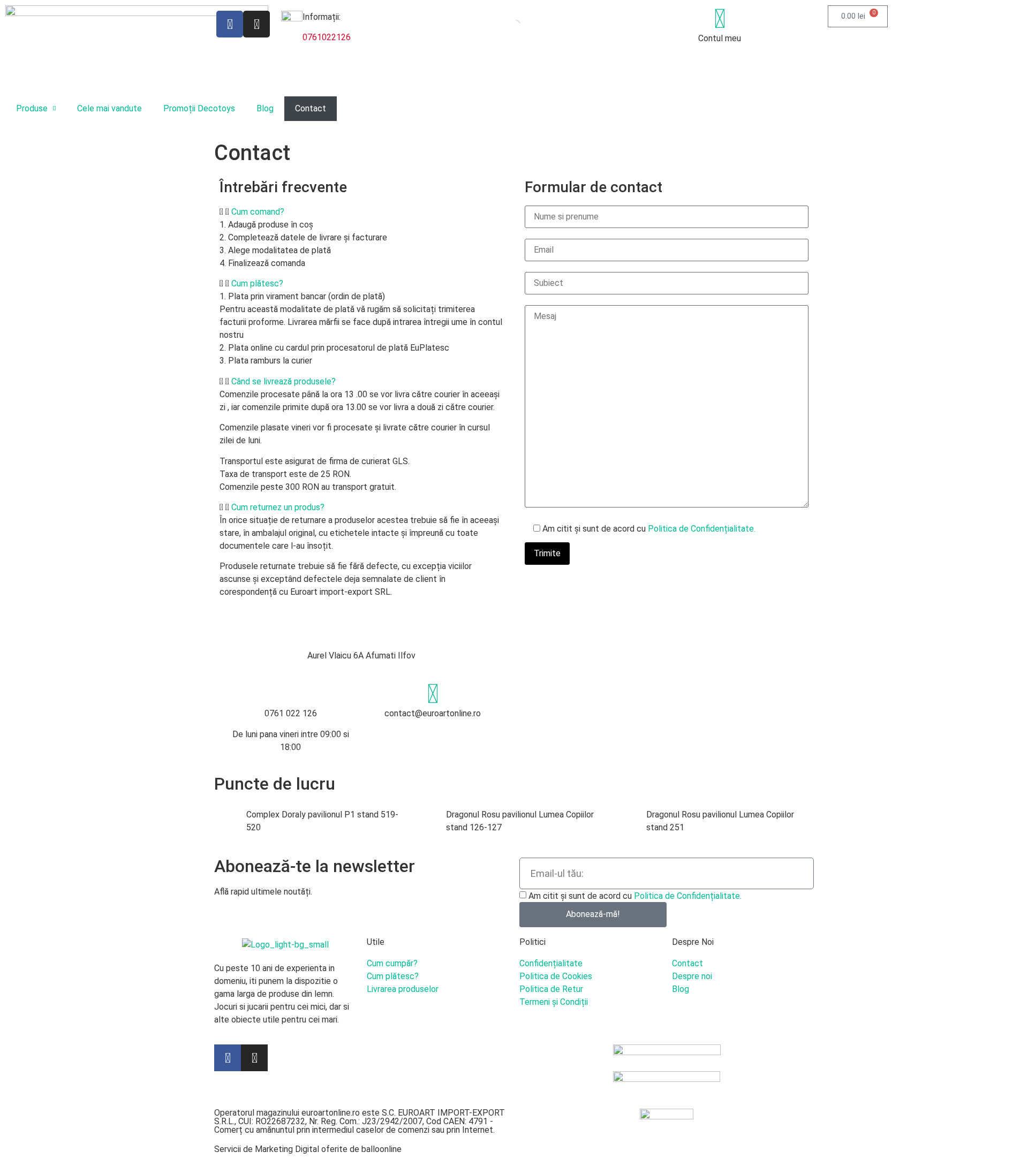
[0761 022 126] (290, 693)
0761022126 (327, 37)
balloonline (381, 1149)
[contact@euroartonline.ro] (432, 693)
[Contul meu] (719, 18)
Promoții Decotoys (199, 108)
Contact (310, 108)
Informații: (322, 17)
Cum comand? (257, 212)
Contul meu (719, 38)
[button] (361, 212)
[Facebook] (229, 24)
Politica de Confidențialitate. (701, 529)
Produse (32, 108)
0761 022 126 (290, 713)
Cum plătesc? (257, 283)
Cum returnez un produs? (277, 507)
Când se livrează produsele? (283, 381)
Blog (265, 108)
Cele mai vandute (109, 108)
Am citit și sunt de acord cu (635, 896)
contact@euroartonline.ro (432, 713)
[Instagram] (256, 24)
